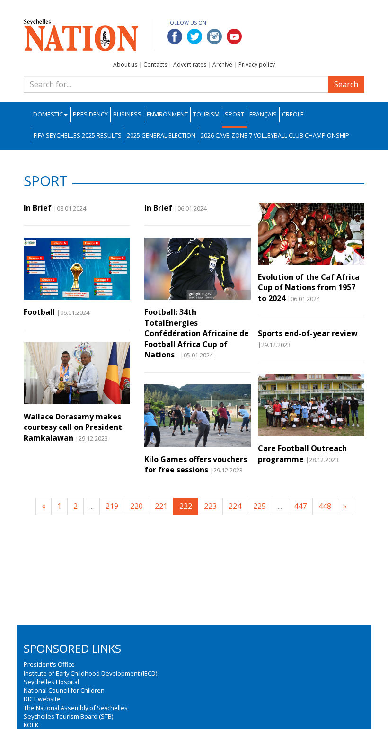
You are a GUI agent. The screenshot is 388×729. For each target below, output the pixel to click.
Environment (167, 114)
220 (136, 506)
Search (346, 84)
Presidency (90, 114)
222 (185, 506)
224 (235, 506)
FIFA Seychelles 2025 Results (78, 136)
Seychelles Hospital (51, 681)
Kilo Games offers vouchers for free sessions (195, 464)
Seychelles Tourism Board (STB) (68, 716)
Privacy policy (256, 65)
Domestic (48, 114)
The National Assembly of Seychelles (76, 707)
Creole (293, 114)
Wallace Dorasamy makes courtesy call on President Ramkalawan (73, 427)
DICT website (42, 698)
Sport (234, 114)
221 (161, 506)
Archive (222, 65)
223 (210, 506)
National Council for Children (64, 690)
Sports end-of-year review (308, 333)
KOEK (31, 724)
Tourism (206, 114)
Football (39, 312)
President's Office (49, 664)
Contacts (155, 65)
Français (263, 114)
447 (300, 506)
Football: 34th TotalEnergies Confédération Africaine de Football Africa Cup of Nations (196, 333)
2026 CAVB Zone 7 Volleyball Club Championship (275, 136)
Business (127, 114)
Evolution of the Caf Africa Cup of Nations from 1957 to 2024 (309, 287)
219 (112, 506)
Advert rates (189, 65)
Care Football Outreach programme (302, 453)
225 (259, 506)
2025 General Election (161, 136)
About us (125, 65)
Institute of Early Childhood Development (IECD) (90, 673)
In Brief (38, 208)
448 (324, 506)
